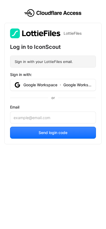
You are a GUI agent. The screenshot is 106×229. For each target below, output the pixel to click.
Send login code (53, 132)
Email (14, 107)
